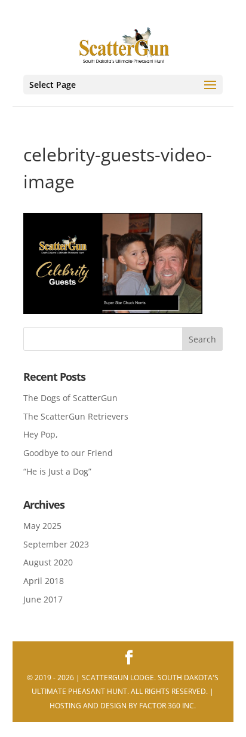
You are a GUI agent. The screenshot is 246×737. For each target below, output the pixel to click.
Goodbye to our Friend (68, 452)
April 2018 (43, 580)
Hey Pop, (40, 434)
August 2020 (48, 562)
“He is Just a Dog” (57, 471)
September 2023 (56, 544)
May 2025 (42, 525)
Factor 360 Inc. (167, 706)
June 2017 (43, 599)
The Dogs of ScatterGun (70, 397)
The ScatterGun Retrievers (75, 416)
